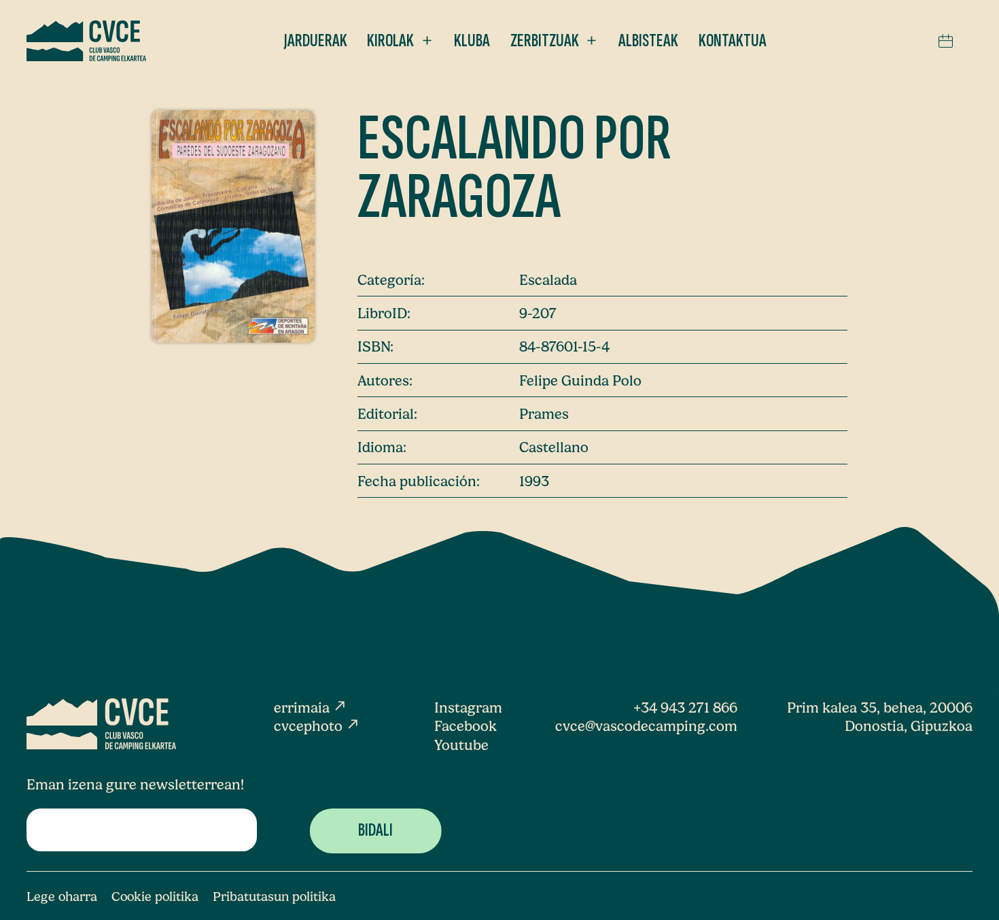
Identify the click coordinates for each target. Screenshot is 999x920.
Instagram (468, 707)
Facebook (465, 725)
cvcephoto (317, 725)
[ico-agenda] (946, 41)
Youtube (461, 744)
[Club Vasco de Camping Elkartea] (86, 40)
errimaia (310, 707)
